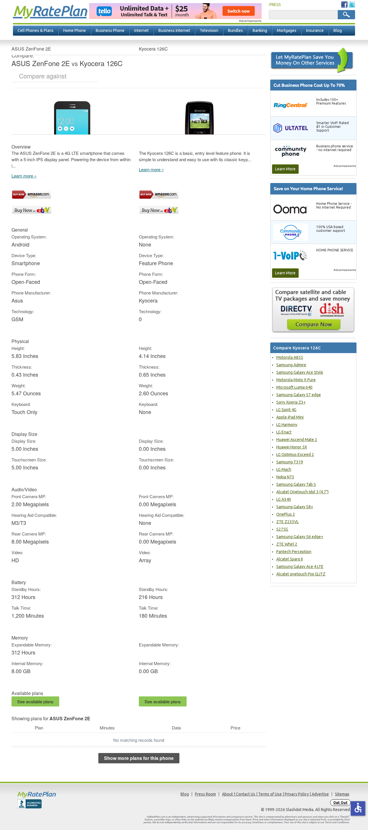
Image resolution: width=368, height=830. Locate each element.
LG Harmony (286, 424)
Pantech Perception (293, 551)
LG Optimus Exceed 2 (295, 454)
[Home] (59, 794)
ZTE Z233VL (287, 521)
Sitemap (342, 794)
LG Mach (283, 469)
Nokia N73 (285, 477)
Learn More (285, 169)
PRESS (275, 4)
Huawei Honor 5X (291, 447)
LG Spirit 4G (286, 409)
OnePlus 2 (285, 514)
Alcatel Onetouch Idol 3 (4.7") (302, 492)
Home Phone (74, 30)
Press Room (205, 794)
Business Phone (110, 30)
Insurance (315, 30)
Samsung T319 (289, 462)
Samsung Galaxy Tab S (296, 484)
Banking (260, 30)
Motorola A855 (289, 357)
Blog (338, 30)
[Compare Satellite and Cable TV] (313, 310)
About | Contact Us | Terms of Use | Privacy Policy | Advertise (275, 794)
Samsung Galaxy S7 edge (298, 394)
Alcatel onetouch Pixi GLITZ (300, 574)
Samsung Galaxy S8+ (294, 506)
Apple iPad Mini (290, 417)
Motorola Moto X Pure (296, 380)
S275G (282, 529)
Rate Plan (50, 11)
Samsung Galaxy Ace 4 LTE (299, 566)
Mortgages (286, 30)
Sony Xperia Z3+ (291, 402)
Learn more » (24, 176)
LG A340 (283, 499)
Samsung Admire (291, 365)
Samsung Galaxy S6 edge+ (299, 536)
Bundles (235, 30)
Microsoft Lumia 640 (294, 387)
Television (209, 30)
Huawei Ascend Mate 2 (296, 439)
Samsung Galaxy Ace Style (299, 372)
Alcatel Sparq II (289, 559)
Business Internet (174, 30)
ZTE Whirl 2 (286, 544)
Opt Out (340, 802)
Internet (141, 30)
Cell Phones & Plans (35, 30)
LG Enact (284, 432)
